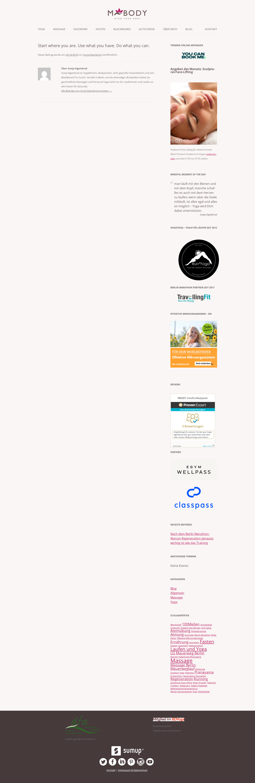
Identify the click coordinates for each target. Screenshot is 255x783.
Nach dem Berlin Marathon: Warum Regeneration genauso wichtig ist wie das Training (192, 538)
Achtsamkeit (206, 624)
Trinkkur (174, 685)
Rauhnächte (189, 676)
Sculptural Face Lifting (181, 682)
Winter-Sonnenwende (181, 691)
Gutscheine (147, 29)
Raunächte (201, 676)
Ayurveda (189, 635)
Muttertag (200, 669)
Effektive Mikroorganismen (190, 638)
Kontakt (211, 29)
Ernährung (179, 641)
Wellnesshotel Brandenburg (184, 688)
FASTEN (100, 29)
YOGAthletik (204, 691)
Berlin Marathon (203, 635)
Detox (173, 638)
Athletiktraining (198, 631)
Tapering (211, 682)
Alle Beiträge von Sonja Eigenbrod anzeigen (86, 91)
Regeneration (181, 678)
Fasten (207, 641)
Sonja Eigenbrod (92, 54)
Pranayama (204, 672)
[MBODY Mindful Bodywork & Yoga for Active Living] (127, 18)
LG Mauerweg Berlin (187, 653)
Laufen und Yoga (188, 649)
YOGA (41, 29)
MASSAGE (59, 29)
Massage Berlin (183, 665)
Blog (188, 29)
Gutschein (183, 645)
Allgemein (177, 593)
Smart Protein (199, 682)
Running (201, 678)
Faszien (174, 645)
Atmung (177, 634)
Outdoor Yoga (177, 672)
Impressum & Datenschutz (132, 770)
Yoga (173, 602)
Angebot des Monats (190, 628)
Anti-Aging (206, 628)
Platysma (189, 672)
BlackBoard (121, 29)
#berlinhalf (175, 624)
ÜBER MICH (170, 29)
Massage (176, 597)
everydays (194, 642)
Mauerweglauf (182, 668)
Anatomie (175, 628)
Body (213, 635)
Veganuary (185, 685)
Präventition (176, 676)
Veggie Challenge (199, 685)
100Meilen (191, 624)
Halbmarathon (196, 645)
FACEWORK (81, 29)
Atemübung (180, 630)
